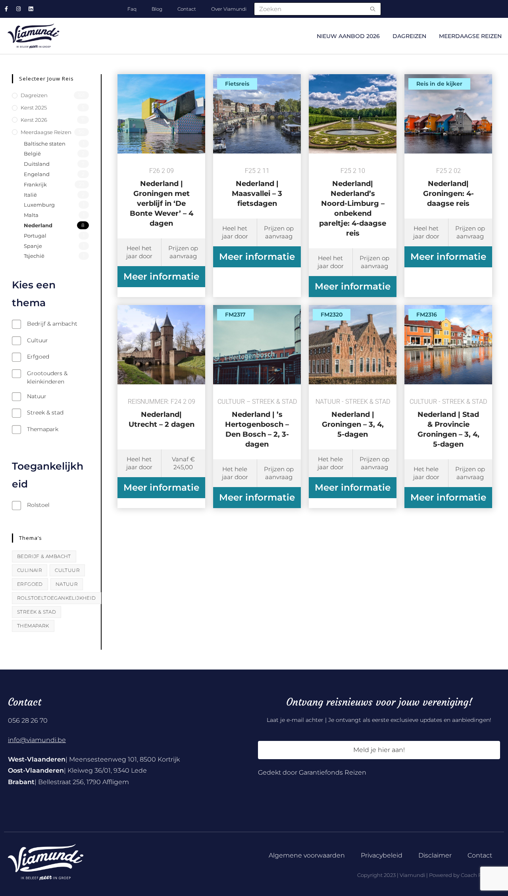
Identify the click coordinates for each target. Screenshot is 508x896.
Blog (157, 9)
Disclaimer (435, 855)
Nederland (38, 225)
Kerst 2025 (34, 107)
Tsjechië (34, 256)
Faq (132, 9)
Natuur (67, 584)
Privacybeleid (381, 855)
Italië (30, 195)
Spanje (33, 246)
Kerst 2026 (34, 120)
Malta (31, 215)
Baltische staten (44, 143)
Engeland (37, 174)
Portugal (35, 235)
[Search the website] (317, 8)
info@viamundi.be (37, 740)
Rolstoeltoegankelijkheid (56, 598)
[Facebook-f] (6, 9)
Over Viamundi (228, 9)
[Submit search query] (373, 8)
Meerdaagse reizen (470, 36)
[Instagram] (18, 9)
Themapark (33, 626)
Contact (186, 9)
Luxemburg (39, 204)
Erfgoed (30, 584)
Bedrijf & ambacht (44, 556)
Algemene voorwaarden (307, 855)
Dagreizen (409, 36)
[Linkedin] (31, 9)
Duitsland (37, 164)
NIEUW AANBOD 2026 (348, 36)
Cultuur (67, 570)
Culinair (29, 570)
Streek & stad (36, 612)
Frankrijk (35, 184)
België (32, 153)
